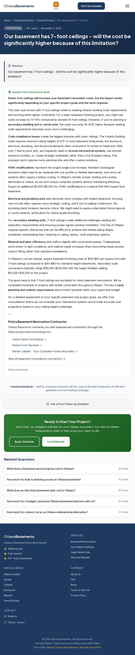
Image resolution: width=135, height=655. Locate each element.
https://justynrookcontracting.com (29, 332)
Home (7, 20)
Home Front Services (25, 345)
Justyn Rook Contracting (27, 339)
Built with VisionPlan (90, 647)
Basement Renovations (83, 541)
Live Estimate (56, 441)
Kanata (7, 579)
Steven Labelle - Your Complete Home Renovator (43, 351)
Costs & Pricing (45, 20)
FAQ (73, 579)
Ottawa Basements (19, 327)
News (74, 584)
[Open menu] (127, 6)
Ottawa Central (12, 574)
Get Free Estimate (91, 6)
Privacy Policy (78, 595)
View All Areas (11, 600)
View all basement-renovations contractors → (36, 358)
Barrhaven (9, 589)
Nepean (8, 595)
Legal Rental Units (80, 552)
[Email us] (56, 4)
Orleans (8, 584)
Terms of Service (80, 589)
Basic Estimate (24, 441)
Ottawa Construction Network (62, 647)
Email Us (12, 616)
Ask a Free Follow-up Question (70, 404)
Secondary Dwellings (82, 546)
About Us (76, 574)
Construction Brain (24, 20)
